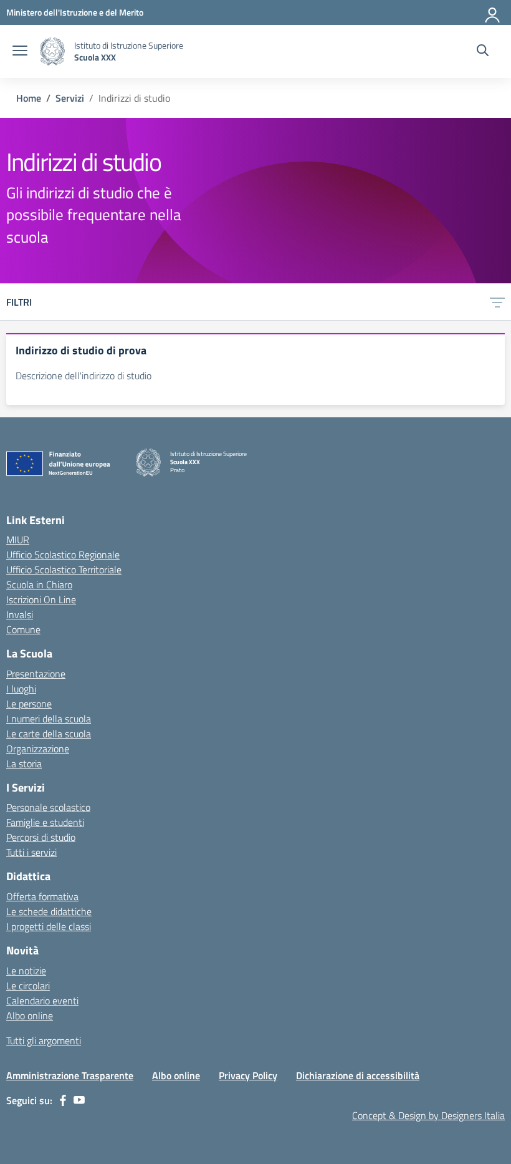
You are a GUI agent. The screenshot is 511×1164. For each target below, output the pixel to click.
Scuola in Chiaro (39, 584)
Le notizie (26, 970)
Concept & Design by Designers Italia (428, 1115)
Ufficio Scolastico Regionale (63, 554)
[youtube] (79, 1100)
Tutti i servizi (31, 852)
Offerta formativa (42, 896)
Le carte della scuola (48, 733)
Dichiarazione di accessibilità (357, 1075)
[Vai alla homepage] (52, 51)
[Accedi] (493, 12)
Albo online (29, 1015)
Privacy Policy (248, 1075)
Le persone (29, 703)
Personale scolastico (48, 807)
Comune (23, 629)
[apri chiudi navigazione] (19, 51)
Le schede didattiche (49, 911)
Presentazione (35, 673)
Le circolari (28, 985)
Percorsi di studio (40, 837)
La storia (24, 763)
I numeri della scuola (48, 718)
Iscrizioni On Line (41, 599)
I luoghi (21, 688)
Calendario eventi (42, 1000)
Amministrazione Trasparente (69, 1075)
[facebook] (63, 1100)
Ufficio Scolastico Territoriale (64, 569)
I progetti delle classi (48, 926)
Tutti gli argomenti (43, 1040)
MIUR (17, 539)
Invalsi (19, 614)
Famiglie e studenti (45, 822)
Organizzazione (37, 748)
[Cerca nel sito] (482, 52)
